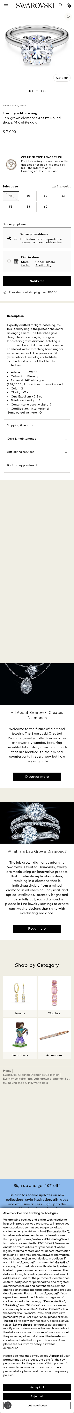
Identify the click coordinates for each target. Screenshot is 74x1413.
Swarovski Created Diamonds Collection (31, 1074)
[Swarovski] (35, 5)
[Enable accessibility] (8, 1405)
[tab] (30, 91)
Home (7, 1070)
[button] (51, 263)
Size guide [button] (64, 186)
